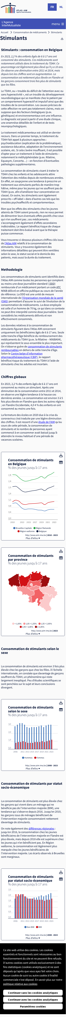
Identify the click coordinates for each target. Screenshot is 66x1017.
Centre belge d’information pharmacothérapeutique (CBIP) (21, 355)
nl (61, 7)
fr (52, 7)
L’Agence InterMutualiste (11, 24)
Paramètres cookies (33, 1006)
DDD (52, 284)
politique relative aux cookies (20, 984)
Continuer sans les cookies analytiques (33, 992)
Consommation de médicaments (30, 32)
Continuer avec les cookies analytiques (33, 999)
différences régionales (41, 828)
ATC (58, 287)
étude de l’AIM (46, 422)
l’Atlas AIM (10, 243)
